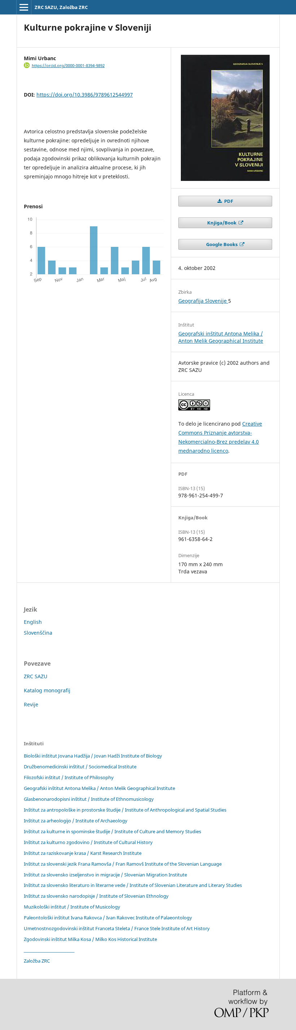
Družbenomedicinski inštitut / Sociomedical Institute (80, 766)
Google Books (222, 244)
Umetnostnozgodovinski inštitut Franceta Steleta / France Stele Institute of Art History (117, 928)
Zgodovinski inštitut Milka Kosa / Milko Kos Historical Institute (90, 939)
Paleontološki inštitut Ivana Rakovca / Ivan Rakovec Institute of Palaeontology (108, 917)
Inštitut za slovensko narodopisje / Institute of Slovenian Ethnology (96, 896)
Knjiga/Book (222, 222)
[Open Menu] (24, 7)
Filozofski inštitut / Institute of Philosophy (69, 777)
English (33, 621)
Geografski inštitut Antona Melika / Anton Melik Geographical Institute (220, 337)
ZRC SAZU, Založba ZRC (61, 7)
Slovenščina (38, 632)
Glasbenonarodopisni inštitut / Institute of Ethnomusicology (89, 799)
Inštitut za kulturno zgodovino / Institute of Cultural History (88, 842)
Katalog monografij (47, 690)
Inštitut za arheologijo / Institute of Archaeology (75, 820)
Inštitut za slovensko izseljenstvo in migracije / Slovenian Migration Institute (105, 874)
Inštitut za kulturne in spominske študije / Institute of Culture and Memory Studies (112, 831)
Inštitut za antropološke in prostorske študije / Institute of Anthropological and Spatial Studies (125, 810)
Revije (31, 704)
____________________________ (49, 950)
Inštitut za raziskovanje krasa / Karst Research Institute (83, 853)
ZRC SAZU (35, 676)
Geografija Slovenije (203, 300)
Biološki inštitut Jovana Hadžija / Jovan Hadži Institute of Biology (93, 755)
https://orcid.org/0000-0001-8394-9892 (68, 65)
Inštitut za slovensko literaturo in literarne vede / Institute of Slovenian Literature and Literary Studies (133, 885)
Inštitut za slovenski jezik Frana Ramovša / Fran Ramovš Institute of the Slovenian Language (123, 864)
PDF (228, 201)
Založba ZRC (37, 961)
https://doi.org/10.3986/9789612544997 (84, 94)
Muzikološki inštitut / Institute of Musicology (72, 907)
